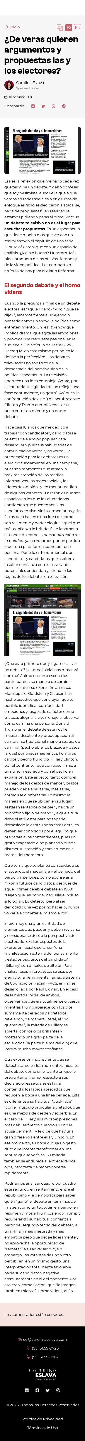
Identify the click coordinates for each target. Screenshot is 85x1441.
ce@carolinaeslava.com (45, 1339)
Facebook (37, 1390)
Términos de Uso (42, 1428)
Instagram (58, 1390)
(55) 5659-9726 (45, 1348)
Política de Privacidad (42, 1419)
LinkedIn (27, 1390)
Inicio (15, 27)
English (77, 27)
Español (68, 27)
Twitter (48, 1390)
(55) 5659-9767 (45, 1357)
